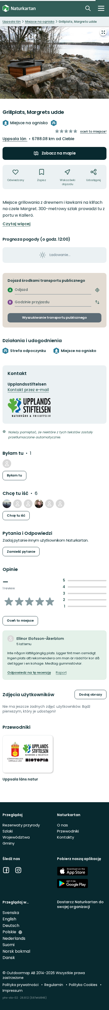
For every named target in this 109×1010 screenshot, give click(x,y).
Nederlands (14, 938)
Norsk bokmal (16, 951)
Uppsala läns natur (20, 779)
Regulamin (54, 984)
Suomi (8, 945)
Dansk (9, 958)
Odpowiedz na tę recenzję (29, 672)
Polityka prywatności (21, 984)
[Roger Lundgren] (7, 463)
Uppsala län (15, 138)
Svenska (11, 913)
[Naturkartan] (19, 8)
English (9, 919)
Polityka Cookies (83, 984)
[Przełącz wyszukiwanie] (88, 8)
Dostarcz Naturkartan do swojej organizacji (80, 904)
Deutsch (11, 925)
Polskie (10, 932)
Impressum (13, 990)
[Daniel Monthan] (49, 503)
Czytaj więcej (16, 224)
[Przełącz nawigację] (101, 8)
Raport (61, 672)
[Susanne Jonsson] (7, 503)
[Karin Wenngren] (60, 503)
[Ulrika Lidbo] (17, 503)
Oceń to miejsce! (93, 131)
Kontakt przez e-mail (28, 389)
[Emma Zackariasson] (28, 503)
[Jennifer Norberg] (38, 503)
